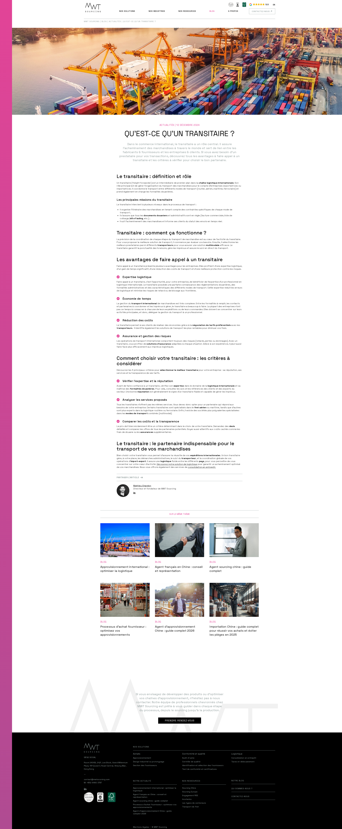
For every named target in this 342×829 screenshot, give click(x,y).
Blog (212, 11)
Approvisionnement (142, 758)
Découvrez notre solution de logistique (177, 464)
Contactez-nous (261, 11)
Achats (136, 754)
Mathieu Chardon (142, 485)
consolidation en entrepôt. (202, 467)
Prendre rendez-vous (179, 720)
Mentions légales (141, 827)
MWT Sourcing (91, 21)
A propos (233, 11)
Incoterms (187, 799)
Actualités (115, 21)
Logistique (236, 754)
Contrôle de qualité (191, 761)
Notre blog (237, 780)
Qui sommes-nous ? (241, 788)
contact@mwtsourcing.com (97, 779)
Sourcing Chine (189, 788)
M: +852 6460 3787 (93, 782)
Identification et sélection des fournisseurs (203, 765)
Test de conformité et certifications (199, 769)
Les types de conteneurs (194, 803)
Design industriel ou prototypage (148, 761)
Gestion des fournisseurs (145, 765)
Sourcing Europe (189, 791)
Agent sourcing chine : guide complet (150, 801)
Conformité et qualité (193, 754)
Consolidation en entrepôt (243, 758)
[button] (259, 5)
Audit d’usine (188, 758)
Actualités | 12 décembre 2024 (180, 124)
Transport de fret (190, 806)
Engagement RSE (190, 795)
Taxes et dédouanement (242, 761)
